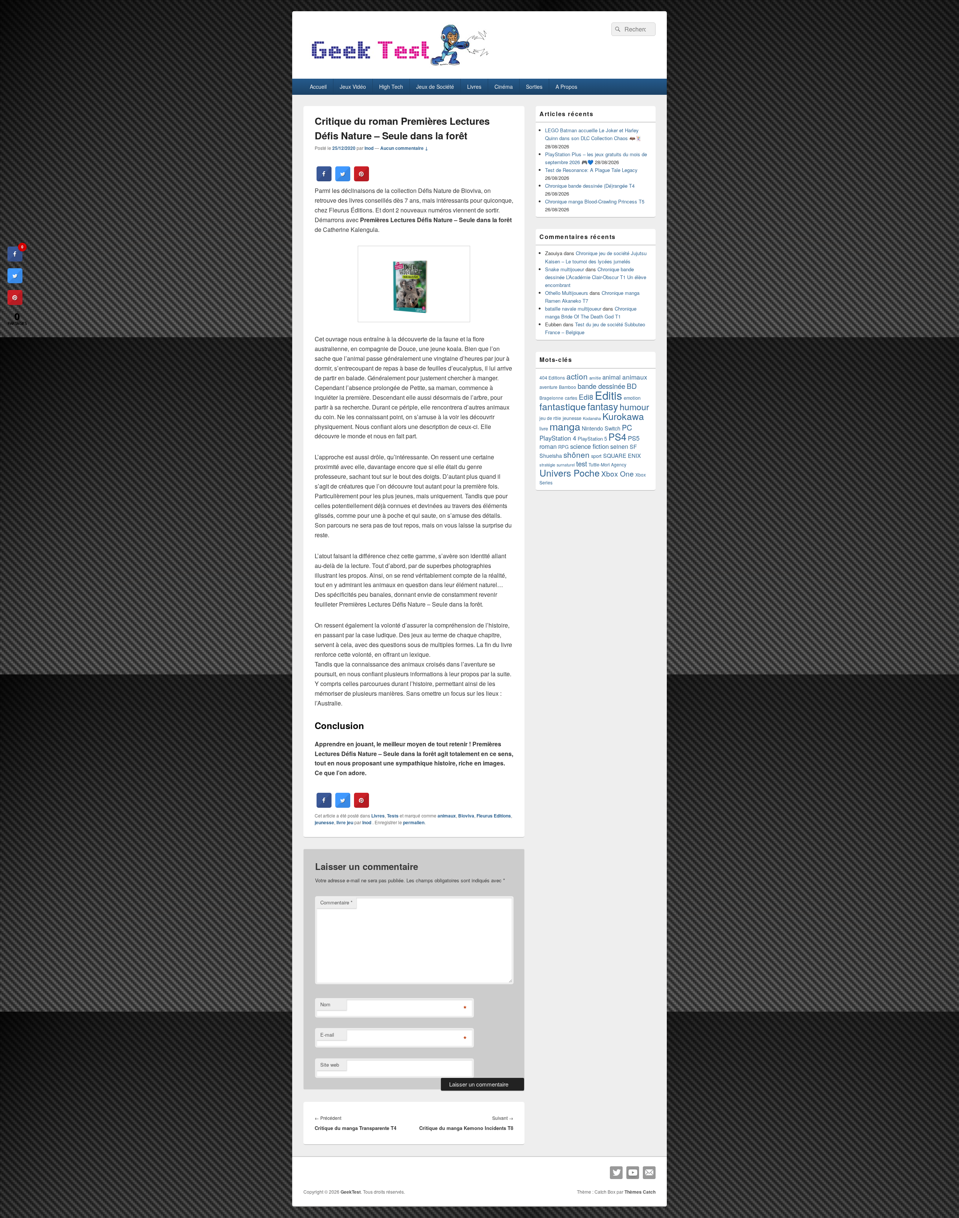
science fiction (589, 446)
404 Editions (552, 377)
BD (632, 386)
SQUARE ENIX (622, 455)
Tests (393, 815)
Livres (474, 86)
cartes (571, 398)
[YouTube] (632, 1172)
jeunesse (324, 822)
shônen (576, 454)
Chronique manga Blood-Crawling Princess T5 (594, 201)
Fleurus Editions (494, 815)
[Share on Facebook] (324, 179)
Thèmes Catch (640, 1191)
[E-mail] (649, 1172)
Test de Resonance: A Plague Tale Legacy (591, 169)
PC (627, 427)
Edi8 (586, 397)
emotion (632, 398)
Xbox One (617, 473)
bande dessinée (601, 386)
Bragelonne (551, 398)
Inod (368, 148)
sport (596, 455)
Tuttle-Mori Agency (607, 464)
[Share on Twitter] (342, 179)
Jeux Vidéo (353, 86)
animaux (447, 815)
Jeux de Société (435, 86)
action (577, 376)
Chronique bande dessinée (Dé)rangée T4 (590, 185)
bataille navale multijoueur (573, 308)
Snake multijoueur (564, 269)
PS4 (617, 436)
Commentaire (336, 902)
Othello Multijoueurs (566, 292)
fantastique (562, 406)
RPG (563, 446)
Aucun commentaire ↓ (404, 148)
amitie (595, 378)
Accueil (318, 86)
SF (633, 446)
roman (548, 446)
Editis (608, 395)
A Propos (566, 86)
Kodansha (592, 418)
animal (611, 376)
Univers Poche (569, 472)
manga (565, 426)
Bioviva (466, 815)
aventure (548, 387)
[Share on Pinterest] (361, 179)
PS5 (633, 437)
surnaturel (566, 465)
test (581, 463)
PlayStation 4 (557, 437)
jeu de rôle (550, 418)
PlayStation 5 (592, 438)
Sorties (534, 86)
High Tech (391, 86)
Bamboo (567, 387)
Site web (329, 1064)
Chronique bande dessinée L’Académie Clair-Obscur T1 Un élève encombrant (595, 277)
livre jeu (344, 822)
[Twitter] (616, 1172)
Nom (325, 1004)
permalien (413, 822)
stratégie (547, 465)
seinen (619, 446)
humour (634, 406)
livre (543, 428)
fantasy (602, 406)
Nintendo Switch (601, 428)
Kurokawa (623, 416)
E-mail (327, 1034)
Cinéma (503, 86)
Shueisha (550, 455)
